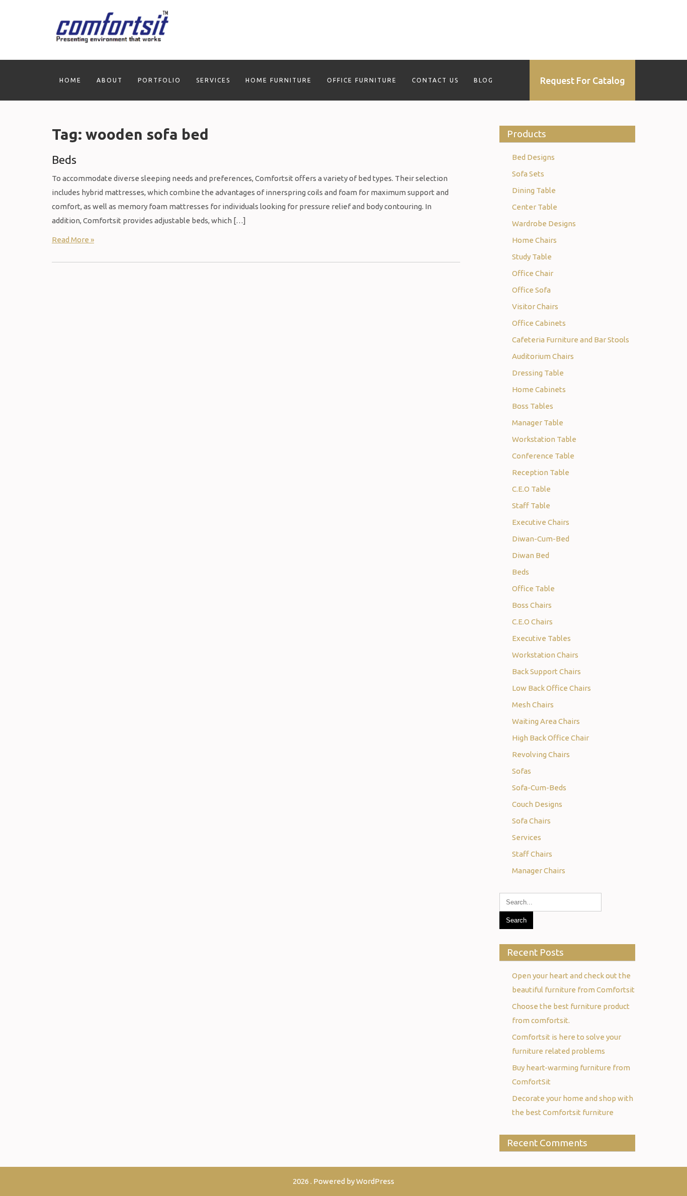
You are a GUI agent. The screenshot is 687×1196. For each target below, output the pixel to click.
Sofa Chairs (531, 820)
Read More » (73, 239)
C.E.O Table (531, 489)
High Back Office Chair (550, 737)
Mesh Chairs (533, 704)
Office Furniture (362, 80)
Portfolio (159, 80)
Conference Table (543, 455)
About (110, 80)
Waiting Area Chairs (546, 721)
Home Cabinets (539, 389)
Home (70, 80)
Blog (483, 80)
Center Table (534, 207)
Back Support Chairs (546, 671)
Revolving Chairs (541, 754)
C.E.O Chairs (532, 621)
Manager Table (537, 422)
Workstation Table (544, 439)
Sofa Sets (528, 173)
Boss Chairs (532, 605)
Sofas (521, 771)
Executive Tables (541, 638)
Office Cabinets (539, 323)
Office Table (533, 588)
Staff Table (531, 505)
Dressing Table (538, 373)
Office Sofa (531, 290)
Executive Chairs (540, 522)
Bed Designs (533, 157)
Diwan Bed (530, 555)
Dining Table (534, 190)
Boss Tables (532, 406)
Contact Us (435, 80)
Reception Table (540, 472)
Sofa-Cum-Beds (539, 787)
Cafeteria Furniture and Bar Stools (570, 339)
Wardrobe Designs (544, 223)
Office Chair (532, 273)
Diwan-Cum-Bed (540, 538)
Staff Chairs (532, 854)
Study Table (532, 256)
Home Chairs (534, 240)
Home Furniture (278, 80)
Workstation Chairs (545, 655)
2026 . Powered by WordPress (343, 1181)
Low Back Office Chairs (551, 688)
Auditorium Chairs (543, 356)
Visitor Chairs (535, 306)
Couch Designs (537, 804)
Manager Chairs (538, 870)
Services (213, 80)
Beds (64, 159)
